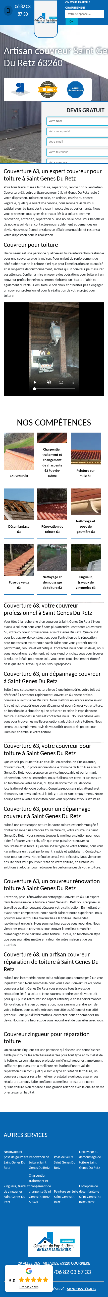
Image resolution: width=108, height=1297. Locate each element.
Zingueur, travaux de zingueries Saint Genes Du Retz (16, 1194)
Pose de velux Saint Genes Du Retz (64, 1162)
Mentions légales (81, 1289)
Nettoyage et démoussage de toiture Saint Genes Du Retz (90, 1160)
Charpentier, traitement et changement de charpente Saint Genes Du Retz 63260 (40, 1189)
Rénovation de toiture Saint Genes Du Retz (39, 1162)
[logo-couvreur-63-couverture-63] (46, 19)
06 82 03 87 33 (22, 10)
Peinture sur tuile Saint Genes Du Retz (66, 1197)
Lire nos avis (29, 1287)
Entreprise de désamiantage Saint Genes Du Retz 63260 (89, 1194)
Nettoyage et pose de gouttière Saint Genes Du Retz (16, 1160)
